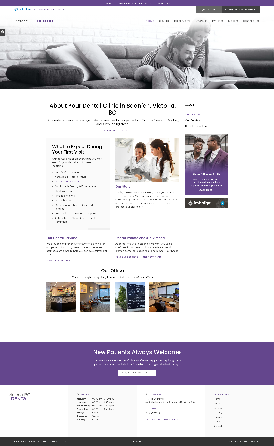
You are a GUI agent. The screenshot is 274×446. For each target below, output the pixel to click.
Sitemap (54, 441)
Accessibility (34, 441)
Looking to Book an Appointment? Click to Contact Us (136, 3)
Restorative (182, 21)
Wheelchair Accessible (67, 181)
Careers (233, 21)
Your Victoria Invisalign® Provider (48, 9)
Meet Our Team (152, 257)
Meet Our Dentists (126, 257)
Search (45, 441)
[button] (61, 297)
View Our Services (57, 261)
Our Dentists (192, 120)
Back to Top (66, 441)
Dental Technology (196, 126)
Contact (248, 21)
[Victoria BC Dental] (34, 20)
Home (217, 399)
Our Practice (192, 114)
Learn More (205, 190)
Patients (217, 21)
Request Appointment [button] (242, 9)
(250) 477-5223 (210, 9)
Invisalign (201, 21)
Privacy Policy (20, 441)
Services (164, 21)
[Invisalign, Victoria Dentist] (206, 203)
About (150, 21)
